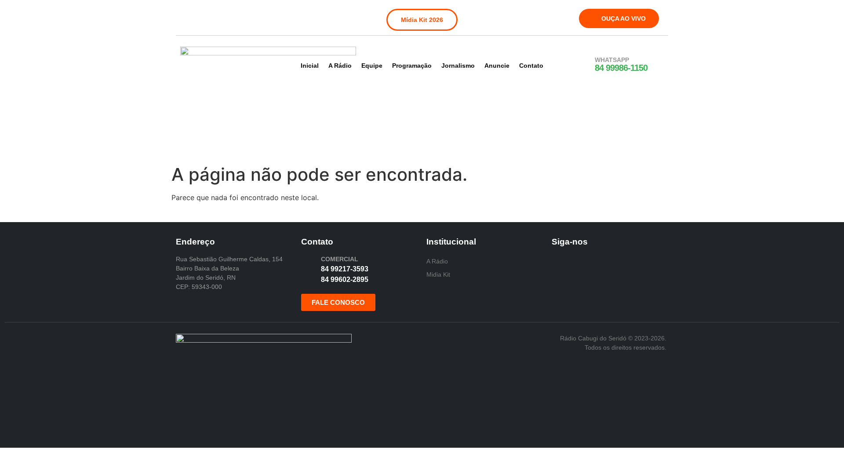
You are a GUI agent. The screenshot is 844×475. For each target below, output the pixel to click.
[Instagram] (206, 17)
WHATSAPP (612, 59)
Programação (412, 65)
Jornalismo (458, 65)
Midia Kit (438, 274)
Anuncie (496, 65)
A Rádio (340, 65)
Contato (531, 65)
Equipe (371, 65)
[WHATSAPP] (583, 64)
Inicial (310, 65)
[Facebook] (188, 17)
